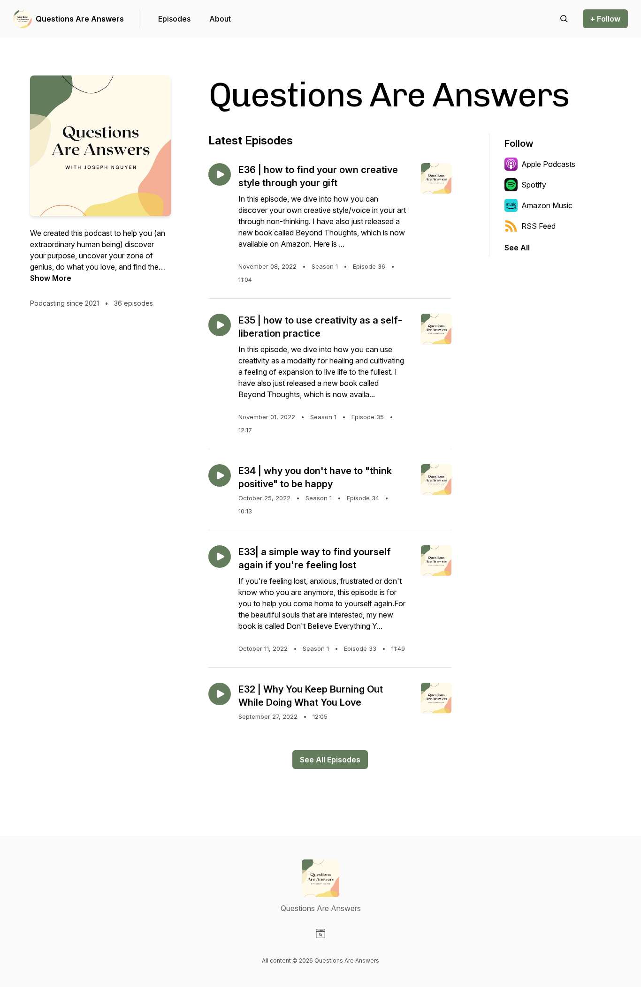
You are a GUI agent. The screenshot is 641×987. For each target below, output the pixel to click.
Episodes (174, 18)
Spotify (533, 184)
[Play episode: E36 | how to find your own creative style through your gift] (219, 174)
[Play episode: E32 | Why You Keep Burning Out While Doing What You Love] (219, 694)
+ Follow (605, 18)
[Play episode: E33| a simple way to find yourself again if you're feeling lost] (219, 556)
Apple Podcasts (548, 164)
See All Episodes (330, 759)
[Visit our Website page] (320, 933)
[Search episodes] (564, 18)
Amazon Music (546, 205)
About (220, 18)
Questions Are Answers (80, 18)
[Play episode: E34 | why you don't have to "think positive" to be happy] (219, 475)
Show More (50, 278)
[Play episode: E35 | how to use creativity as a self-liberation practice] (219, 325)
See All (517, 247)
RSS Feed (538, 226)
